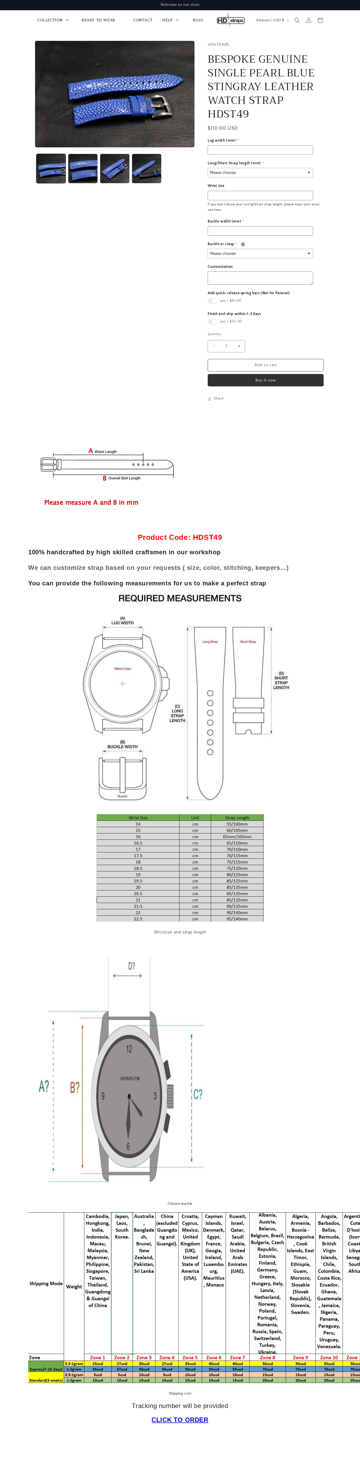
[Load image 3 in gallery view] (114, 168)
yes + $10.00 (230, 301)
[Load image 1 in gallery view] (51, 168)
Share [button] (219, 398)
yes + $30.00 (231, 321)
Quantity (214, 334)
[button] (297, 20)
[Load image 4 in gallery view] (146, 168)
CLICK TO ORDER (180, 1419)
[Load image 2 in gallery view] (83, 168)
